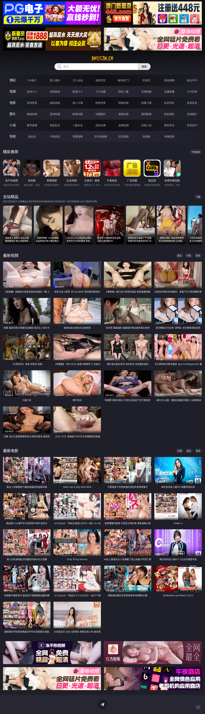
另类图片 (192, 114)
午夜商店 (55, 136)
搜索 (144, 66)
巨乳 (189, 255)
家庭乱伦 (55, 125)
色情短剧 (169, 136)
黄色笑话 (169, 125)
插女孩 (32, 136)
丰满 (179, 450)
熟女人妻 (123, 91)
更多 (198, 255)
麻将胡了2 (123, 80)
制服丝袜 (123, 103)
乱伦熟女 (169, 103)
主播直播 (169, 91)
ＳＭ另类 (192, 91)
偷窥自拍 (32, 114)
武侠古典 (100, 125)
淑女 (189, 450)
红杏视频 (123, 136)
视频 (12, 91)
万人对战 (78, 80)
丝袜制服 (146, 91)
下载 (198, 196)
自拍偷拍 (55, 91)
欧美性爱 (100, 103)
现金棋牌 (169, 80)
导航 (12, 136)
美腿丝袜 (123, 114)
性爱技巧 (192, 125)
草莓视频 (78, 136)
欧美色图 (78, 114)
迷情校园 (123, 125)
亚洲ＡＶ (32, 91)
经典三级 (146, 103)
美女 (179, 255)
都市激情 (32, 125)
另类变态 (192, 103)
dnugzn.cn (102, 58)
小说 (12, 125)
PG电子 (32, 80)
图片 (12, 114)
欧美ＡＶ (78, 91)
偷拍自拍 (55, 103)
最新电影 (10, 450)
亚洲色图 (55, 114)
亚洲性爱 (32, 103)
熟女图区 (169, 114)
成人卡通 (78, 103)
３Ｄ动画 (100, 91)
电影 (12, 103)
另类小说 (146, 125)
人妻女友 (78, 125)
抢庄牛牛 (192, 80)
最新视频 (10, 255)
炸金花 (146, 80)
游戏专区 (100, 80)
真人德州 (55, 80)
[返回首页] (198, 707)
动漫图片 (100, 114)
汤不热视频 (100, 136)
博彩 (12, 80)
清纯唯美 (146, 114)
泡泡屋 (146, 136)
